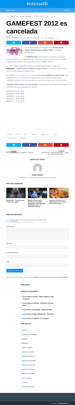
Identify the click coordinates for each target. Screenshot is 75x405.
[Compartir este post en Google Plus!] (45, 43)
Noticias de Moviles (29, 369)
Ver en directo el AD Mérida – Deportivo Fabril (37, 310)
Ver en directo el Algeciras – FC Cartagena (36, 318)
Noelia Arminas (15, 37)
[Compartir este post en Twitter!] (13, 43)
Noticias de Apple (28, 352)
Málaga (25, 339)
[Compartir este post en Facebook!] (29, 43)
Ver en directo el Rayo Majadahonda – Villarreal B (38, 314)
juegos (55, 134)
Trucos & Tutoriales (29, 387)
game (25, 134)
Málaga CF (26, 343)
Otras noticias (27, 378)
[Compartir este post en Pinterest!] (61, 43)
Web (7, 261)
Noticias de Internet (29, 365)
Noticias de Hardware (29, 360)
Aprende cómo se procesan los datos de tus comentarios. (51, 277)
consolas (17, 134)
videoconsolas (12, 138)
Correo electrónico (12, 252)
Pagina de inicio (14, 16)
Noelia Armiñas (37, 175)
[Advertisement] (21, 117)
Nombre (9, 243)
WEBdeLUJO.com (64, 403)
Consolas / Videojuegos (26, 16)
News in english (28, 347)
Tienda (25, 382)
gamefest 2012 (45, 134)
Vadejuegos (10, 68)
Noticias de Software (29, 373)
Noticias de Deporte (29, 356)
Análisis (25, 330)
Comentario (10, 226)
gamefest (34, 134)
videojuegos (23, 138)
